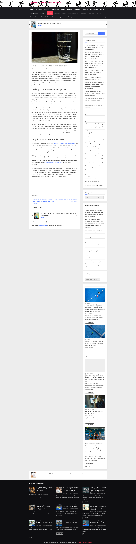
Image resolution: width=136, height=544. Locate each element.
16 (31, 537)
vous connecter (42, 225)
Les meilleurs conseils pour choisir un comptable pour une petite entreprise (94, 225)
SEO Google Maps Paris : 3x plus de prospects (49, 23)
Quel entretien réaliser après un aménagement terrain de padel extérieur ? (94, 105)
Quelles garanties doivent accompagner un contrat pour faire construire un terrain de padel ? (94, 183)
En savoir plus (89, 322)
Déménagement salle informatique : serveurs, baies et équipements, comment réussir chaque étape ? (95, 126)
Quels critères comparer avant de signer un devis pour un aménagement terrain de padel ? (94, 161)
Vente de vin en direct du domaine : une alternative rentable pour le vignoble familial (95, 47)
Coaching (46, 9)
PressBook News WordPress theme (84, 542)
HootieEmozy (89, 230)
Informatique (94, 9)
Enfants (63, 9)
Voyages (70, 17)
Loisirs (64, 13)
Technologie (33, 17)
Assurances (39, 9)
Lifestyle (49, 13)
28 (89, 466)
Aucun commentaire (52, 69)
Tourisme (47, 17)
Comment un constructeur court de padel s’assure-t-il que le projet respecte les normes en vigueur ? (94, 142)
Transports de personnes (59, 17)
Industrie (85, 9)
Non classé (84, 13)
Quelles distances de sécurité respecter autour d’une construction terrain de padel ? (95, 93)
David (86, 256)
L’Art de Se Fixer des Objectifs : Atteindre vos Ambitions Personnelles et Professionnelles (58, 214)
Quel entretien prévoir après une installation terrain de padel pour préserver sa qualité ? (94, 176)
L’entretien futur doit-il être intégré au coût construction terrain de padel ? (94, 112)
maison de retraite (90, 235)
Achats (31, 9)
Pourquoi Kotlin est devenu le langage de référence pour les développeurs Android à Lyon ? (95, 377)
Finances (69, 9)
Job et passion (34, 13)
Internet (102, 9)
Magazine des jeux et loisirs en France (45, 2)
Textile (40, 17)
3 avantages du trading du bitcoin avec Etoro (94, 251)
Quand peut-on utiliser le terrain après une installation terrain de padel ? (94, 119)
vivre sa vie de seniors (91, 249)
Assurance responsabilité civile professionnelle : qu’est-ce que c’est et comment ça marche (61, 473)
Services (99, 13)
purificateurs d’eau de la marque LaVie (64, 143)
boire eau (35, 195)
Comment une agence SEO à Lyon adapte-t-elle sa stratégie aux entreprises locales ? (94, 72)
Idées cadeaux (89, 240)
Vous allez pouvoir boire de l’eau (53, 162)
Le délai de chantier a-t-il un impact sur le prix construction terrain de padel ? (95, 343)
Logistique (57, 13)
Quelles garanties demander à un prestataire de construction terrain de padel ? (94, 149)
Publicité (91, 13)
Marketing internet (73, 13)
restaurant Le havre (90, 261)
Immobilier (77, 9)
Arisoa (43, 69)
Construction (55, 9)
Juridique (42, 13)
